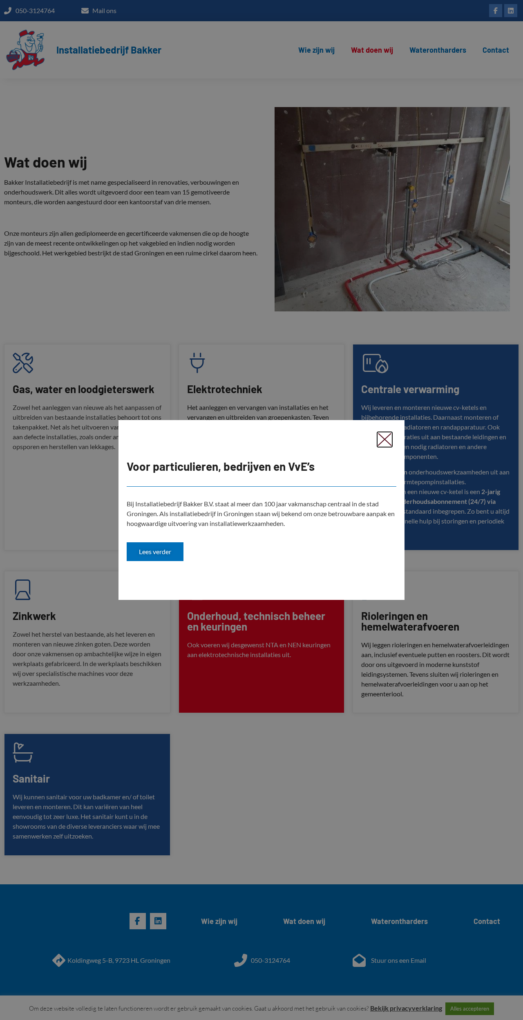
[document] (261, 510)
